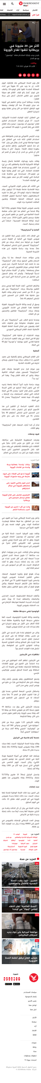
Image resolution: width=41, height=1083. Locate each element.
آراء (17, 10)
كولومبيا (21, 840)
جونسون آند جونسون (10, 849)
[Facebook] (19, 979)
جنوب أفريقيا (25, 843)
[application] (20, 31)
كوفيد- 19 (16, 834)
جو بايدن (9, 837)
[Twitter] (17, 979)
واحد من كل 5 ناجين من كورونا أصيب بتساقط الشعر (17, 508)
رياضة (34, 1047)
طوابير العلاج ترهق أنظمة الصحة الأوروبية (21, 959)
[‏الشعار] (35, 22)
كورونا (25, 834)
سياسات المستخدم (30, 992)
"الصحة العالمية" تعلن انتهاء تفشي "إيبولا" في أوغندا (23, 908)
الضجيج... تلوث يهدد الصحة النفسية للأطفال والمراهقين (23, 882)
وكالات (34, 63)
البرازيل (34, 843)
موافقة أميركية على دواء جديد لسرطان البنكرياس (22, 933)
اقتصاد (10, 10)
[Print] (20, 75)
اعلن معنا (33, 1009)
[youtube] (12, 979)
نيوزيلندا (14, 843)
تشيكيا (5, 840)
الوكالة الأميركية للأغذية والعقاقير (26, 837)
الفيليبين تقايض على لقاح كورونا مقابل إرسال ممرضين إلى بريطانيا (16, 498)
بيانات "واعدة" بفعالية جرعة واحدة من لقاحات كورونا (18, 466)
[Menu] (4, 4)
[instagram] (14, 979)
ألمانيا (35, 840)
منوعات (34, 1043)
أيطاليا (13, 840)
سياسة (26, 10)
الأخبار (34, 10)
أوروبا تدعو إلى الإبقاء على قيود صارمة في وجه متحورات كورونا (16, 475)
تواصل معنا (32, 1005)
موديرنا (22, 849)
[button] (20, 31)
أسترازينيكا (11, 846)
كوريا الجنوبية (22, 846)
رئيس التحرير (32, 1001)
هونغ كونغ (33, 846)
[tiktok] (7, 979)
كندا (29, 840)
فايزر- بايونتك (33, 849)
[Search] (12, 4)
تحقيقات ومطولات (30, 1056)
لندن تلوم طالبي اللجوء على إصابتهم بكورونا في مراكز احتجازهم (18, 486)
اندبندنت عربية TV (30, 1060)
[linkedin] (9, 979)
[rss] (4, 979)
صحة (22, 859)
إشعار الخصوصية (30, 996)
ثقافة (34, 1035)
